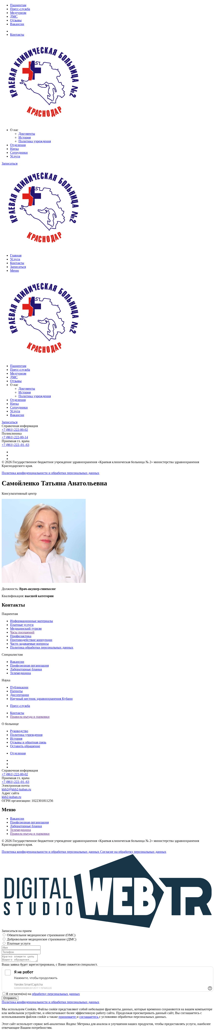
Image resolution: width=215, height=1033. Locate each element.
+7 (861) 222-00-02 (15, 429)
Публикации (19, 687)
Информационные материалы (31, 621)
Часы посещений (22, 632)
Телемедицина (20, 673)
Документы (26, 133)
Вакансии (17, 24)
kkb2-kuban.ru (11, 797)
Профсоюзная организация (29, 665)
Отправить (10, 998)
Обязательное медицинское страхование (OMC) (41, 935)
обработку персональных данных (56, 994)
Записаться (9, 163)
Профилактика (20, 636)
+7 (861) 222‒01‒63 (15, 445)
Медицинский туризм (26, 628)
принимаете (68, 1017)
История (24, 137)
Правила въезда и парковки (30, 716)
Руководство (19, 731)
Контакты (17, 34)
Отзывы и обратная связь (28, 742)
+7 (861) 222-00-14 (15, 437)
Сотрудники (19, 152)
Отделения (18, 145)
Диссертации (19, 695)
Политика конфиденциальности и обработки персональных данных (50, 473)
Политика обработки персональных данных (41, 647)
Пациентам (18, 5)
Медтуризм (18, 12)
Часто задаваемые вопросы (29, 643)
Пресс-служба (20, 9)
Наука (14, 149)
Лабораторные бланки (26, 669)
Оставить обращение (25, 746)
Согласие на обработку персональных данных (133, 851)
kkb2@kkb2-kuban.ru (16, 789)
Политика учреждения (34, 141)
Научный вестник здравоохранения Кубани (41, 698)
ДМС (14, 16)
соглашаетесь (89, 1017)
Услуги (15, 156)
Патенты (16, 691)
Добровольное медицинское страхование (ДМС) (41, 939)
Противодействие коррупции (31, 640)
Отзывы (16, 20)
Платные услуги (22, 625)
